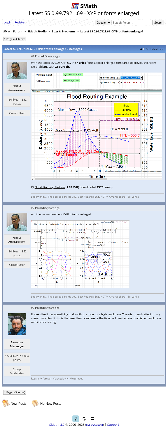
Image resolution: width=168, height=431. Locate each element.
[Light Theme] (75, 418)
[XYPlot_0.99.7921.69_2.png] (80, 287)
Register (19, 22)
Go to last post (154, 49)
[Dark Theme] (84, 418)
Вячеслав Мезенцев (17, 344)
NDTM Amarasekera (16, 88)
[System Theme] (92, 418)
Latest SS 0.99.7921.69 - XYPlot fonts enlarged (111, 31)
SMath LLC (57, 424)
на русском (94, 424)
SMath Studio (37, 31)
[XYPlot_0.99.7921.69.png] (96, 179)
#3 (32, 308)
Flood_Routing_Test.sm (50, 187)
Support (113, 424)
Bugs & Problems (63, 31)
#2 (32, 208)
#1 (32, 56)
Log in (8, 22)
